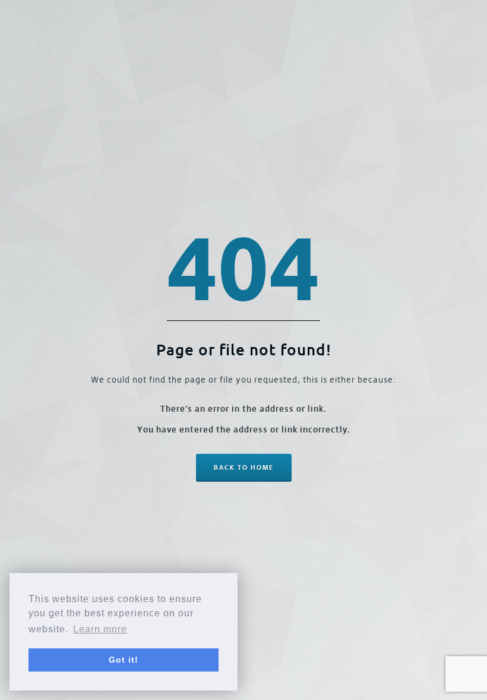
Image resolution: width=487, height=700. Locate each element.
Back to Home (244, 467)
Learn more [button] (100, 629)
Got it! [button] (123, 659)
